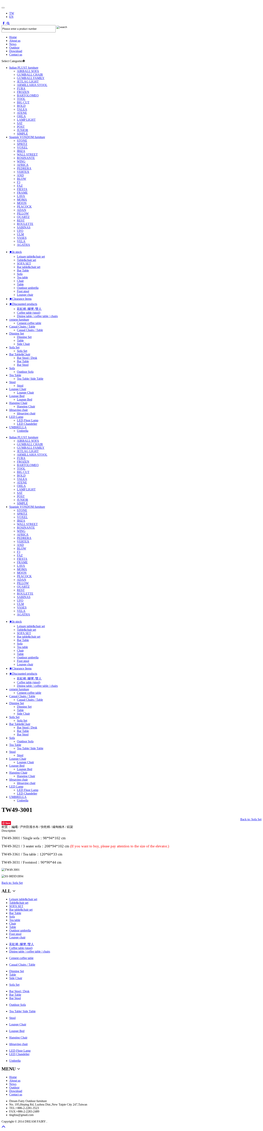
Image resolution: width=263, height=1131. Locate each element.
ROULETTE (25, 224)
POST (21, 126)
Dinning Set (16, 333)
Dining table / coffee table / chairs (37, 316)
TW (11, 13)
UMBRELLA (18, 427)
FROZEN (23, 92)
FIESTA (22, 189)
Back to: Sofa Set (250, 819)
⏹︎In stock (15, 252)
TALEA (22, 109)
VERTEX (23, 171)
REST (21, 220)
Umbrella (22, 430)
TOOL (21, 99)
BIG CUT (23, 102)
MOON (22, 203)
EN (11, 16)
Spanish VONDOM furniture (27, 137)
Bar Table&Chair (19, 354)
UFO (20, 230)
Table (20, 284)
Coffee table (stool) (28, 312)
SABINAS (23, 227)
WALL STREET (27, 154)
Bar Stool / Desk (27, 357)
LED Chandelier (27, 423)
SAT (20, 123)
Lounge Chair (17, 389)
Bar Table (23, 270)
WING (21, 161)
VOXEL (22, 147)
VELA (21, 241)
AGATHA (23, 244)
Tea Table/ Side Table (30, 378)
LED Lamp (16, 416)
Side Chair (23, 344)
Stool (12, 382)
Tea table (22, 277)
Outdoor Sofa (25, 371)
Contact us (15, 54)
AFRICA (22, 165)
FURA (21, 88)
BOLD (21, 105)
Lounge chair (25, 294)
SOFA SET (24, 263)
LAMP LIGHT (26, 119)
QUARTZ (23, 217)
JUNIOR (22, 130)
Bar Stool (22, 364)
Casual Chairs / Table (22, 326)
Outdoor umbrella (28, 287)
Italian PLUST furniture (23, 67)
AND (20, 175)
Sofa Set (14, 347)
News (12, 44)
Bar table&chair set (28, 267)
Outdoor (14, 47)
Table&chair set (26, 260)
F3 (18, 182)
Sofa (20, 274)
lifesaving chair (18, 410)
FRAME (22, 192)
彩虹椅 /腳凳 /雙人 (29, 308)
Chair (20, 280)
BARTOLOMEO (28, 95)
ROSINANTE (26, 158)
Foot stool (23, 291)
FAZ (20, 185)
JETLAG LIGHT (28, 81)
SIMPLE (22, 133)
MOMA (22, 199)
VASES (22, 237)
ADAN (21, 210)
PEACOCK (24, 206)
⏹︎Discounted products (23, 304)
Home (13, 37)
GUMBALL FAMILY (30, 78)
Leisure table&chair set (31, 256)
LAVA (21, 196)
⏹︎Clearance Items (20, 298)
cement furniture (19, 319)
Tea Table (15, 375)
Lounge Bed (16, 396)
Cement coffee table (29, 323)
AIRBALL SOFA (28, 71)
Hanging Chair (18, 403)
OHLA (21, 116)
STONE (22, 140)
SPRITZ (22, 144)
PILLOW (23, 213)
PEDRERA (24, 168)
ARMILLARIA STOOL (32, 85)
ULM (20, 234)
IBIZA (21, 151)
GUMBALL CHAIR (30, 74)
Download (15, 51)
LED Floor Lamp (27, 420)
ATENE (22, 112)
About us (14, 40)
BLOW (21, 178)
